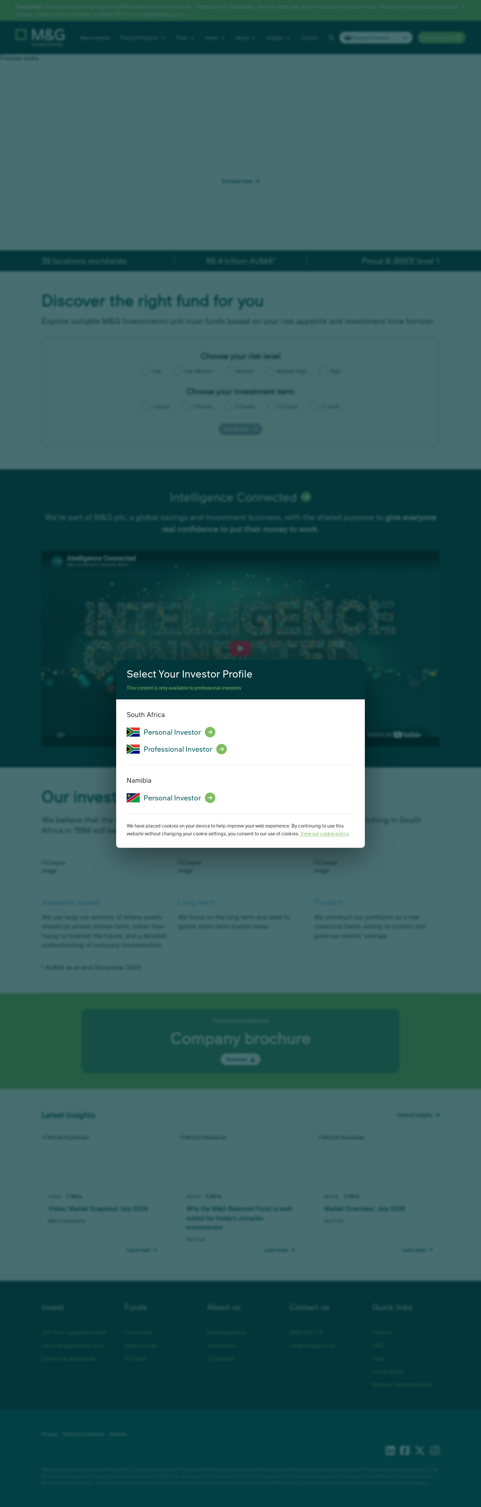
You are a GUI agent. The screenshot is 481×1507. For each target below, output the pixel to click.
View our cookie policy (324, 833)
